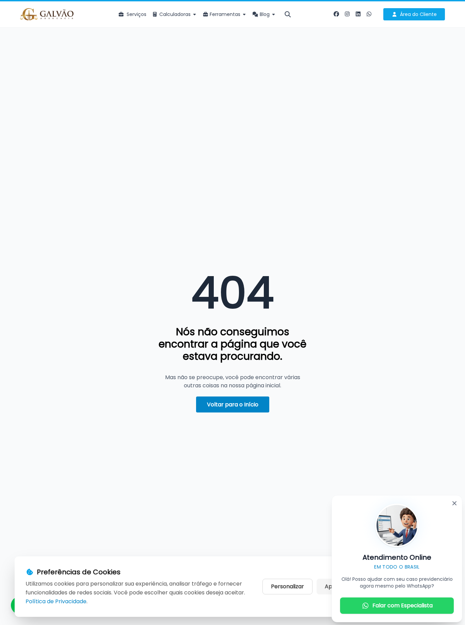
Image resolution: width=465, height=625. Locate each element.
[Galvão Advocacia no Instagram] (347, 14)
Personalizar (287, 586)
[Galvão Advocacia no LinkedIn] (358, 14)
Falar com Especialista (402, 605)
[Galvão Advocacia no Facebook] (336, 14)
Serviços (136, 14)
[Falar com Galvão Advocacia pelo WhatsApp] (369, 14)
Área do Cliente (418, 14)
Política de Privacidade (56, 601)
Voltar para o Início (232, 404)
